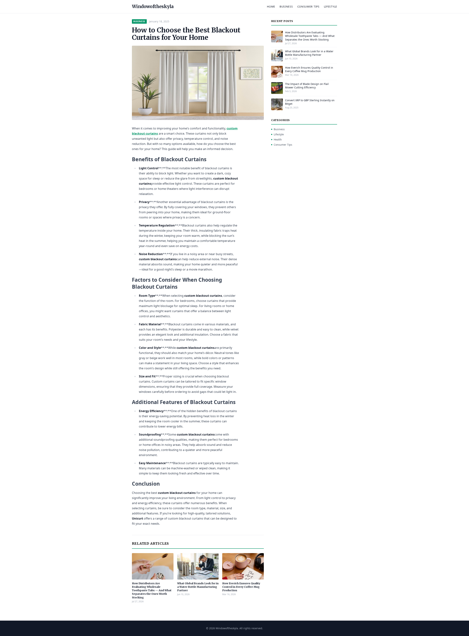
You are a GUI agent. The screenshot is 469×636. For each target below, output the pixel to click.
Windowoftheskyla (152, 6)
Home (271, 6)
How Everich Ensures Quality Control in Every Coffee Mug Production (241, 587)
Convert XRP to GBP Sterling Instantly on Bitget (310, 101)
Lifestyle (330, 6)
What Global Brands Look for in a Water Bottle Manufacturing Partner (198, 587)
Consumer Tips (308, 6)
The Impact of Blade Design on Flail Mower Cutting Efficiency (307, 85)
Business (286, 6)
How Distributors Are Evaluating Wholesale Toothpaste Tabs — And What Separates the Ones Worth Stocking (151, 590)
